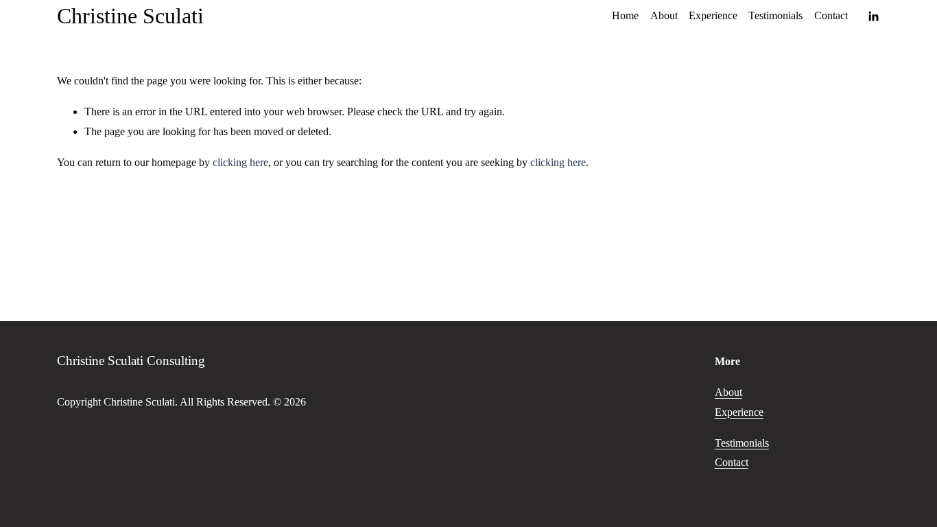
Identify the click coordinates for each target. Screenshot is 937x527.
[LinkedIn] (873, 16)
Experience (713, 15)
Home (625, 15)
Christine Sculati (130, 15)
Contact (831, 15)
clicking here (240, 162)
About (664, 15)
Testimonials (775, 15)
